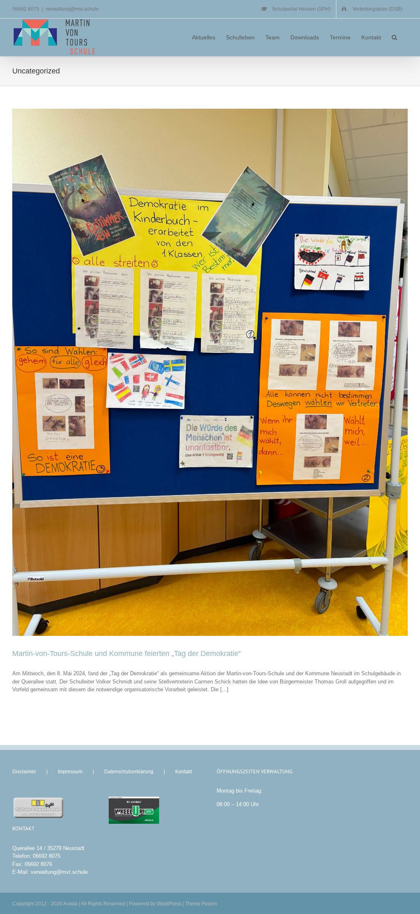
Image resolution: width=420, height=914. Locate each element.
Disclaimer (24, 772)
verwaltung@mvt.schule (72, 9)
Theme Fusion (201, 904)
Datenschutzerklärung (128, 772)
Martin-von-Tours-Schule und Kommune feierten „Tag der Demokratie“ (203, 372)
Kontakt (183, 772)
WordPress (169, 904)
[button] (394, 37)
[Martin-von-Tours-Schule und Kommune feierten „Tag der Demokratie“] (210, 372)
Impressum (70, 772)
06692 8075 (46, 856)
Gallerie (217, 372)
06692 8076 (38, 864)
